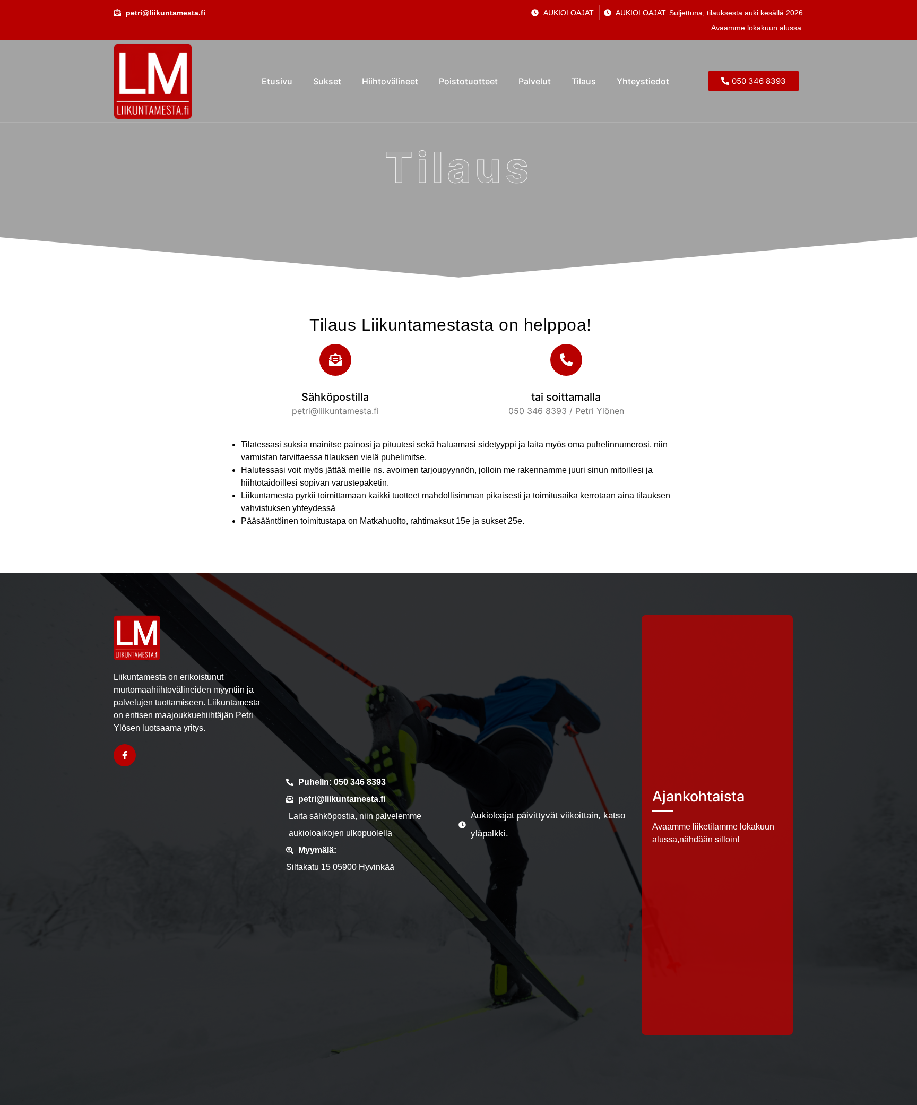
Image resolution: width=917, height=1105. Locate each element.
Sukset (327, 81)
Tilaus (584, 81)
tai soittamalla (566, 397)
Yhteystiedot (644, 81)
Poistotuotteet (468, 81)
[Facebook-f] (125, 755)
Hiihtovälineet (390, 81)
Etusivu (277, 81)
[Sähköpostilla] (335, 360)
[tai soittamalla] (566, 360)
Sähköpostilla (335, 397)
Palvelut (534, 81)
